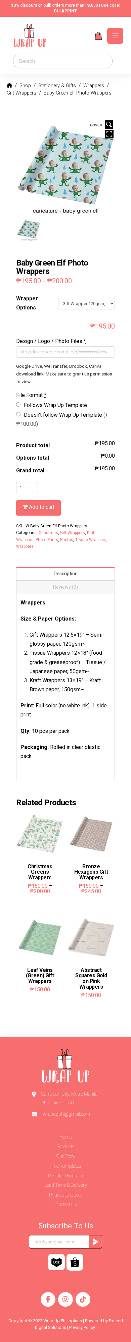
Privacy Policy (82, 1327)
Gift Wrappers (72, 532)
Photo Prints (47, 539)
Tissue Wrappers (90, 539)
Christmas (48, 532)
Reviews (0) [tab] (65, 587)
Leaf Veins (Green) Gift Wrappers (40, 976)
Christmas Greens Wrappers (40, 872)
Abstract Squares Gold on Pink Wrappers (91, 978)
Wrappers (25, 546)
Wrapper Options (27, 303)
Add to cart (41, 507)
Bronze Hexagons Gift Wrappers (91, 872)
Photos (66, 539)
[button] (98, 36)
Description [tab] (66, 573)
